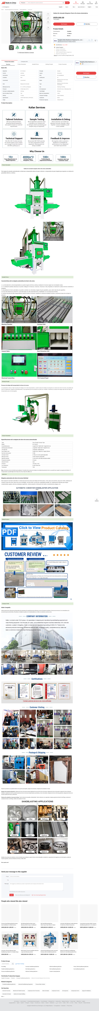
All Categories (6, 7)
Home (2, 9)
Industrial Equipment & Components (11, 9)
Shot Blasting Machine (30, 969)
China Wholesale (44, 1001)
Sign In (55, 55)
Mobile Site (79, 1001)
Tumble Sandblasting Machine (7, 969)
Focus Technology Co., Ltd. (41, 1005)
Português (27, 1002)
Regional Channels (65, 1001)
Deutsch (47, 1002)
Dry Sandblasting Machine (79, 969)
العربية (57, 1002)
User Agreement (57, 1005)
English (18, 1002)
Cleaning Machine (23, 9)
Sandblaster (30, 9)
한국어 (60, 1002)
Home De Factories (6, 990)
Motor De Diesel (45, 990)
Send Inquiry (64, 24)
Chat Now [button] (87, 24)
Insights (83, 1001)
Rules (97, 7)
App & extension (81, 7)
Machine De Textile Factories (19, 990)
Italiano (42, 1002)
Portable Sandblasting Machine (8, 984)
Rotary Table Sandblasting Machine (81, 966)
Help (74, 7)
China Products (23, 1001)
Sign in (96, 3)
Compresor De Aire (55, 990)
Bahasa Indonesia (87, 1002)
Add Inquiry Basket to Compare (26, 52)
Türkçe (76, 1002)
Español (22, 1002)
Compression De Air (75, 990)
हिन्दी (67, 1002)
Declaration (63, 1005)
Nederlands (52, 1002)
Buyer (67, 7)
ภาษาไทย (71, 1002)
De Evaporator (65, 990)
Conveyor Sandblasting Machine (32, 966)
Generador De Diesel (6, 994)
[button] (69, 64)
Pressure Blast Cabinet (40, 984)
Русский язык (37, 1002)
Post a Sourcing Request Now (39, 895)
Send (12, 895)
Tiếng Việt (80, 1002)
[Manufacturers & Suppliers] (8, 2)
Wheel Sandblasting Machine (55, 966)
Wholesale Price (51, 1001)
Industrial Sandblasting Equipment (25, 984)
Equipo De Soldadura (86, 990)
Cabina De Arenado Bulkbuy (19, 994)
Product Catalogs (20, 963)
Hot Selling (3, 966)
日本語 (64, 1002)
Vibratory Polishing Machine (31, 971)
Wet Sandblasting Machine (55, 969)
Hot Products (16, 1001)
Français (32, 1002)
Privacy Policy (69, 1005)
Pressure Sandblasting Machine (8, 971)
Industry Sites (58, 1001)
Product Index (72, 1001)
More (2, 996)
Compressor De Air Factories (34, 990)
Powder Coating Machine (55, 971)
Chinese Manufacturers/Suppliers (33, 1001)
